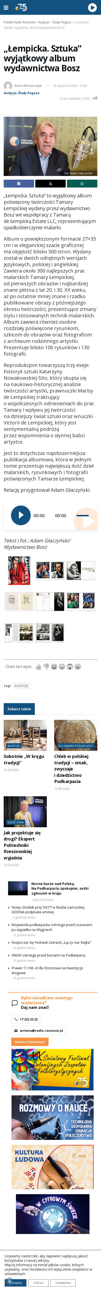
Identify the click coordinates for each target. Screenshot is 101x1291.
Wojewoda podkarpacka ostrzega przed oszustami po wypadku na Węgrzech (52, 927)
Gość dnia (16, 822)
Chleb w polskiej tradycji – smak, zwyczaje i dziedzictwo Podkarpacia (71, 768)
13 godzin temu (24, 960)
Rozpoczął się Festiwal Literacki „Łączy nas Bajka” (51, 942)
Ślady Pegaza (28, 93)
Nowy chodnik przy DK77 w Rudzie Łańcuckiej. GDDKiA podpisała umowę (48, 909)
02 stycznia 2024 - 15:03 (70, 85)
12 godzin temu (24, 935)
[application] (50, 515)
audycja (21, 686)
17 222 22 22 (29, 1019)
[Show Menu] (6, 7)
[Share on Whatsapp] (82, 184)
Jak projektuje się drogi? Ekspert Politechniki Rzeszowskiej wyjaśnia (22, 845)
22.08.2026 (11, 770)
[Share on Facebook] (19, 184)
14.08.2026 (11, 865)
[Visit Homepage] (21, 7)
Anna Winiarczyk (28, 85)
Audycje (10, 93)
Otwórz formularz (30, 1042)
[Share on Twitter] (50, 184)
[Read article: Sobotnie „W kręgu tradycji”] (25, 735)
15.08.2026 (61, 788)
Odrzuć (38, 1283)
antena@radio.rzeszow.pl (41, 1030)
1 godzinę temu (42, 899)
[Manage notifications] (9, 1281)
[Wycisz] (72, 515)
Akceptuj (16, 1283)
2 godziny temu (24, 917)
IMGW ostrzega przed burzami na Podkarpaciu (48, 955)
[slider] (83, 515)
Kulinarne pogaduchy (75, 746)
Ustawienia (63, 1283)
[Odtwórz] (21, 515)
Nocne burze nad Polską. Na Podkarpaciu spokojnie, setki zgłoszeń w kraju (59, 888)
